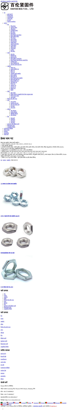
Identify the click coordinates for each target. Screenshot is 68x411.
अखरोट (9, 66)
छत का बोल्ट (14, 39)
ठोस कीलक (13, 115)
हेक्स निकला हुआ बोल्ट (16, 35)
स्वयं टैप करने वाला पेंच (16, 64)
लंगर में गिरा (13, 101)
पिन (8, 116)
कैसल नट (13, 67)
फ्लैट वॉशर (13, 93)
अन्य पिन (13, 122)
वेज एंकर (13, 106)
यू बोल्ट (12, 50)
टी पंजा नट (13, 87)
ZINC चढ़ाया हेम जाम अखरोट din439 (10, 216)
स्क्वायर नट (13, 85)
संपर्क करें (6, 134)
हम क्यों (9, 20)
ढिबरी (12, 90)
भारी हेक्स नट (14, 82)
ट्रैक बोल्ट (13, 48)
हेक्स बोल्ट (13, 33)
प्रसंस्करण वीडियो (8, 128)
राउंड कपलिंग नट (15, 69)
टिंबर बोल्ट (13, 26)
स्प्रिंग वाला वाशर (15, 96)
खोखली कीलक (14, 113)
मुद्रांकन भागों (4, 341)
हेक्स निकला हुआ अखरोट (17, 78)
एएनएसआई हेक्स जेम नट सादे (7, 253)
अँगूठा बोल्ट (13, 47)
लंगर (8, 100)
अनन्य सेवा (9, 18)
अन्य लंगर (13, 107)
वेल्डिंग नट (13, 88)
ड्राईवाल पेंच (14, 61)
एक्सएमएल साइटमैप (37, 406)
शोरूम (2, 379)
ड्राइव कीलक (14, 112)
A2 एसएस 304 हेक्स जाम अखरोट (9, 183)
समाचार (6, 131)
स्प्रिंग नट (13, 84)
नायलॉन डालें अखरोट (16, 73)
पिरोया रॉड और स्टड (12, 99)
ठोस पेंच (12, 54)
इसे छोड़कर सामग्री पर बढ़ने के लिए (9, 1)
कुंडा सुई (13, 118)
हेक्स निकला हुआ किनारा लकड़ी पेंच (19, 60)
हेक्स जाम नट (14, 76)
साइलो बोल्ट (13, 42)
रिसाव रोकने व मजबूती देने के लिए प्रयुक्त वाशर (22, 94)
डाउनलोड (6, 133)
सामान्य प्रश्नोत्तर (11, 21)
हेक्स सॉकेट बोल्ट (15, 36)
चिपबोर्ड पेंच (13, 55)
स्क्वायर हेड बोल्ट (15, 44)
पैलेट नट (13, 72)
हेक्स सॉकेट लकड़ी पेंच (16, 58)
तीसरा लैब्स (6, 130)
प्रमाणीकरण (10, 17)
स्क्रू (8, 53)
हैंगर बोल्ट (13, 32)
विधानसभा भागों (11, 125)
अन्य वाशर (13, 97)
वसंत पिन (13, 121)
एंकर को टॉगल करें (15, 104)
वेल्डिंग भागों (3, 338)
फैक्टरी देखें (10, 15)
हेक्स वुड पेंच (14, 57)
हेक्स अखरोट (14, 75)
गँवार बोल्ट (13, 38)
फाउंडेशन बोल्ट (14, 30)
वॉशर (8, 91)
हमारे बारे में (9, 14)
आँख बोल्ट (13, 29)
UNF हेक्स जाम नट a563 (7, 287)
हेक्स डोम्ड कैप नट (15, 79)
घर (4, 12)
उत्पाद (5, 23)
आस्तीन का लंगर (14, 103)
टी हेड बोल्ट (13, 45)
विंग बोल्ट (13, 51)
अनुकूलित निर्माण (11, 127)
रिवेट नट (13, 70)
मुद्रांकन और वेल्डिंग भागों (13, 124)
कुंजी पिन (13, 119)
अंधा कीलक (13, 110)
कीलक (9, 109)
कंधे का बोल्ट (14, 41)
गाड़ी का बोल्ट (14, 27)
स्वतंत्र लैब (3, 370)
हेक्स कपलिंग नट (15, 81)
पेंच (8, 24)
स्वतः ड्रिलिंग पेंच (15, 63)
